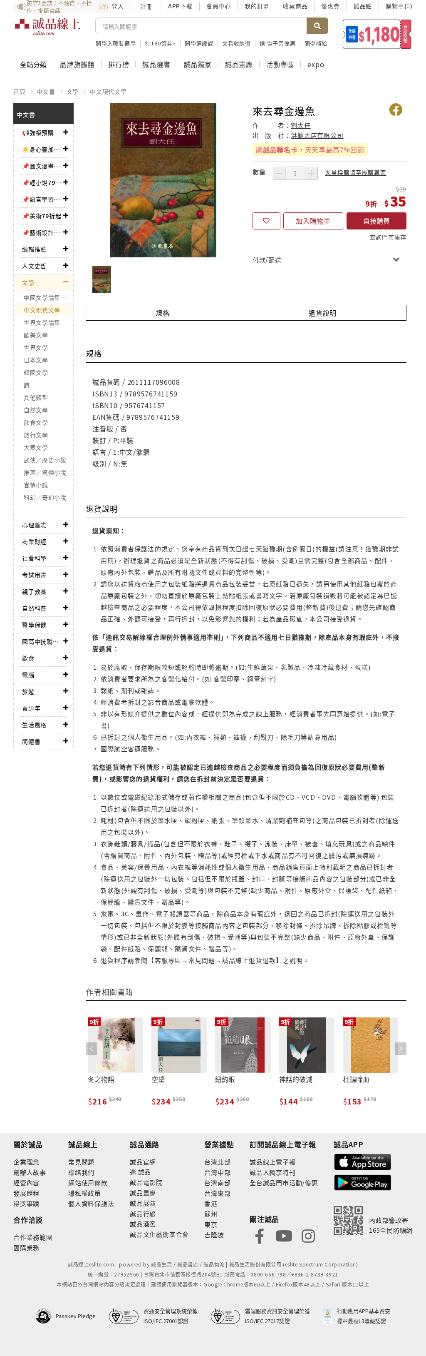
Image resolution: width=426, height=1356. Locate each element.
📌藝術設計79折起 (42, 232)
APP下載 (180, 6)
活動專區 (280, 64)
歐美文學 (36, 335)
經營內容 (26, 1182)
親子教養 (34, 591)
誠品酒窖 (143, 1223)
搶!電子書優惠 (278, 43)
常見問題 (81, 1161)
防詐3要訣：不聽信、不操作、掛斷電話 (67, 6)
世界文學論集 (42, 322)
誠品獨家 (198, 64)
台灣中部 (217, 1172)
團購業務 (26, 1247)
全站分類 (33, 64)
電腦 (28, 675)
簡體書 (31, 741)
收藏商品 (295, 6)
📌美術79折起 (42, 216)
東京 (211, 1224)
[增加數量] (311, 173)
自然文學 (36, 410)
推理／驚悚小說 (45, 472)
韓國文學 (36, 372)
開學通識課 (199, 43)
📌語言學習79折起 (42, 199)
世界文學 (36, 347)
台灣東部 (217, 1193)
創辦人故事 (29, 1172)
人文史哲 (34, 266)
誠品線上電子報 (273, 1161)
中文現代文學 (108, 91)
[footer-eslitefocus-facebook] (260, 1235)
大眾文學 (36, 447)
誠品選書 (156, 64)
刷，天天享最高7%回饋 (310, 150)
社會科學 (34, 558)
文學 (73, 91)
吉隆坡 (214, 1234)
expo (315, 64)
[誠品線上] (47, 31)
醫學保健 (34, 625)
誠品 (143, 1171)
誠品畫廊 (239, 64)
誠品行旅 (143, 1213)
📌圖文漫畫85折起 (42, 166)
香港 (211, 1203)
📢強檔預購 (38, 132)
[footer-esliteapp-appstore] (363, 1161)
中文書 (46, 91)
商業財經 (34, 541)
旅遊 (28, 691)
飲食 (28, 658)
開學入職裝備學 (116, 43)
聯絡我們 (81, 1172)
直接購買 (376, 221)
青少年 (31, 708)
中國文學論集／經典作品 (48, 297)
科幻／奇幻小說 (45, 497)
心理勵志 (34, 525)
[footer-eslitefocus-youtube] (284, 1235)
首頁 (19, 91)
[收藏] (266, 221)
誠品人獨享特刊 (273, 1172)
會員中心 (218, 6)
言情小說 (36, 485)
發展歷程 (26, 1193)
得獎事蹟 (26, 1203)
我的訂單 (257, 6)
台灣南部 (217, 1182)
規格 (163, 313)
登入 (117, 6)
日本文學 (36, 360)
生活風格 (34, 724)
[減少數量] (278, 173)
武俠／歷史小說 (45, 460)
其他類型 (36, 397)
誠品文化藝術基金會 (159, 1234)
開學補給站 (319, 43)
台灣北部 (217, 1161)
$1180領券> (160, 43)
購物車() (399, 6)
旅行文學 (36, 435)
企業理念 (26, 1161)
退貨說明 (323, 313)
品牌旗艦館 (77, 64)
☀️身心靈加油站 (42, 149)
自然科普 (34, 608)
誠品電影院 (146, 1182)
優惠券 (330, 6)
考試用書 (34, 575)
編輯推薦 (34, 249)
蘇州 (211, 1213)
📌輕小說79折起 (42, 182)
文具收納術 (236, 43)
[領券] (377, 34)
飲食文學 (36, 422)
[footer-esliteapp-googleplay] (363, 1181)
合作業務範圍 (33, 1237)
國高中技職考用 (42, 641)
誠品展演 (143, 1203)
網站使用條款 (88, 1182)
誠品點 (363, 6)
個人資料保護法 (91, 1203)
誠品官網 (143, 1161)
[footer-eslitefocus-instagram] (308, 1235)
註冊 (146, 6)
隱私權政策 (84, 1193)
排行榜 (118, 64)
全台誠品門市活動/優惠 (284, 1182)
